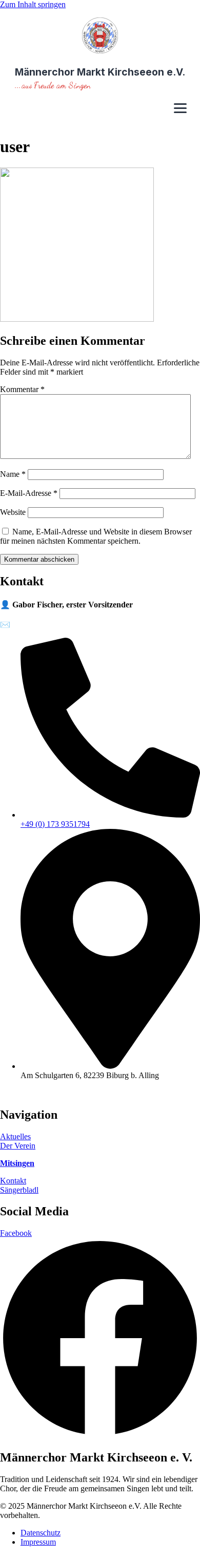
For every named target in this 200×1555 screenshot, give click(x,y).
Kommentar (22, 389)
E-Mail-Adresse (28, 493)
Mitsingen (17, 1163)
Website (13, 512)
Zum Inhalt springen (33, 4)
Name (13, 474)
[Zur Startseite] (100, 36)
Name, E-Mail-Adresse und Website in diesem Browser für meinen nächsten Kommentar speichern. (96, 536)
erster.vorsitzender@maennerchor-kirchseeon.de (90, 624)
